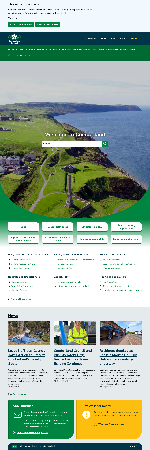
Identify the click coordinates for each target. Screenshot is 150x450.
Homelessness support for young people (122, 290)
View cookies (14, 18)
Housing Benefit (19, 282)
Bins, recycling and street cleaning (28, 254)
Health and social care (113, 277)
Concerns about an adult (126, 239)
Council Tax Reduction (22, 286)
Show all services (21, 299)
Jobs (113, 38)
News (103, 38)
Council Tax (61, 277)
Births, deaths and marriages (71, 254)
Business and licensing (113, 254)
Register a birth (64, 268)
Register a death (65, 263)
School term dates (58, 226)
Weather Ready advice (111, 424)
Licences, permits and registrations (119, 263)
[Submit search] (105, 144)
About (123, 38)
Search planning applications (126, 227)
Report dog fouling (20, 268)
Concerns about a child (92, 239)
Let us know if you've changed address (75, 286)
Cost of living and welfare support (58, 239)
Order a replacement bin (23, 263)
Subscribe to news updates (32, 432)
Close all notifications (21, 55)
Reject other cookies (47, 24)
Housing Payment (19, 290)
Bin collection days (92, 226)
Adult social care (110, 282)
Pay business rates (111, 259)
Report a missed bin (20, 259)
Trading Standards (111, 268)
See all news (20, 394)
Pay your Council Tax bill (69, 282)
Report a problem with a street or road (23, 239)
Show (132, 446)
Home (134, 38)
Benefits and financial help (24, 277)
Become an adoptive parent (115, 286)
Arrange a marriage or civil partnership (75, 259)
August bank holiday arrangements (28, 49)
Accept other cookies (21, 24)
